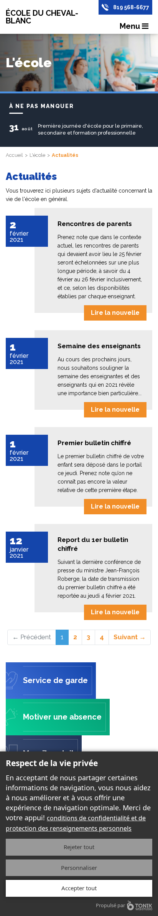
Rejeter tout (79, 847)
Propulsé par (110, 905)
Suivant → (130, 637)
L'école (37, 155)
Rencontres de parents (95, 224)
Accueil (14, 155)
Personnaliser (79, 867)
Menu (131, 26)
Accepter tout (79, 888)
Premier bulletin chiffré (94, 443)
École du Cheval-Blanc (42, 17)
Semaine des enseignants (99, 346)
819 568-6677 (131, 7)
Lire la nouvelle (115, 312)
